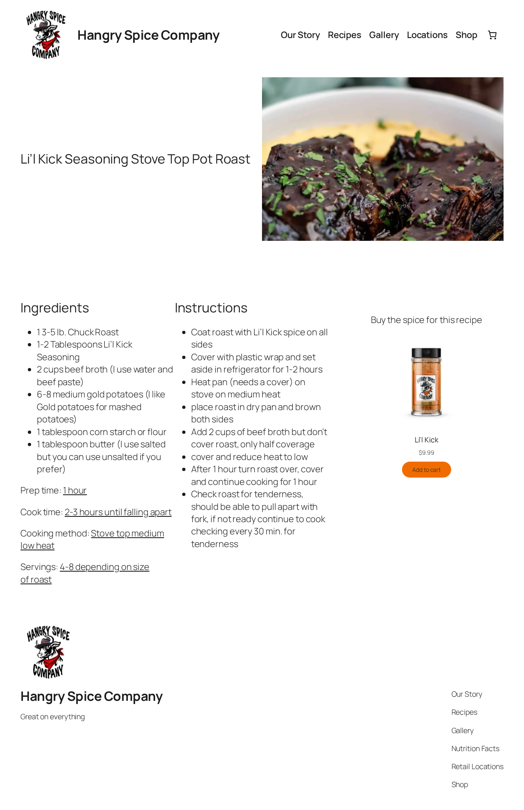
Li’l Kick (426, 439)
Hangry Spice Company (148, 35)
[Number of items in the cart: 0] (492, 35)
